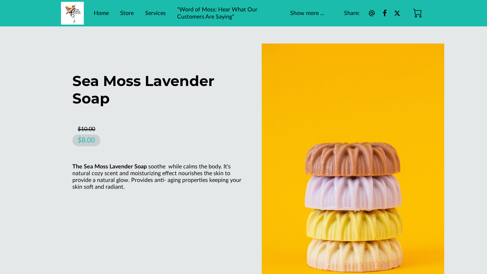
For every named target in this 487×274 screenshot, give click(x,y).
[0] (417, 13)
